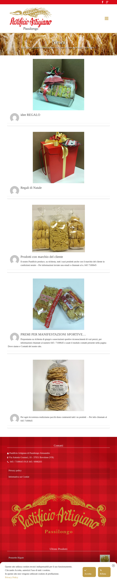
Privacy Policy (11, 577)
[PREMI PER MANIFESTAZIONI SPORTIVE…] (58, 304)
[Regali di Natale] (58, 157)
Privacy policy (15, 470)
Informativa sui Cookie (19, 477)
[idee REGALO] (58, 84)
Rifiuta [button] (103, 574)
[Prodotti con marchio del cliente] (58, 228)
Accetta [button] (87, 574)
